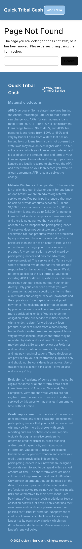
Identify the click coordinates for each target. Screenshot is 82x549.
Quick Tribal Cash (23, 10)
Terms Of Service (53, 90)
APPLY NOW (54, 10)
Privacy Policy (51, 87)
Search (69, 61)
